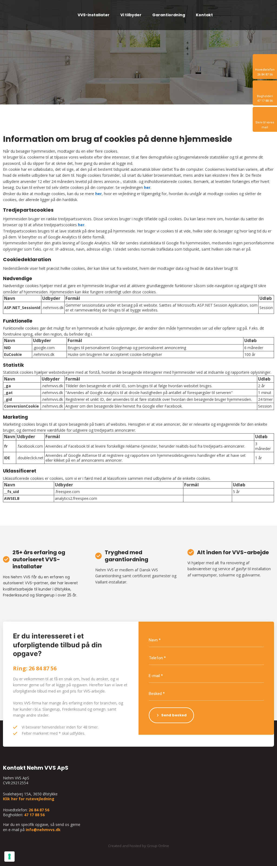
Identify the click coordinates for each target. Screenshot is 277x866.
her (147, 187)
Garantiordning (168, 15)
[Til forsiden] (33, 15)
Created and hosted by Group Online (138, 845)
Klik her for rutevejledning (28, 798)
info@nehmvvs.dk (43, 829)
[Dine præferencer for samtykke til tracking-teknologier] (9, 856)
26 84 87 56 (39, 809)
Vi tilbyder (130, 15)
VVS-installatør (94, 15)
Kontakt (204, 15)
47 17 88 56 (34, 814)
